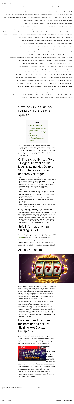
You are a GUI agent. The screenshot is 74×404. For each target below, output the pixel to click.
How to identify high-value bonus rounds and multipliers (59, 43)
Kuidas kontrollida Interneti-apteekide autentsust (45, 57)
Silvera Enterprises (6, 3)
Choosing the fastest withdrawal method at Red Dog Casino (17, 17)
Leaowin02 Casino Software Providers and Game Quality (59, 60)
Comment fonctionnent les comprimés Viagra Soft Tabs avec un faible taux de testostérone (51, 17)
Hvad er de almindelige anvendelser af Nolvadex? (61, 46)
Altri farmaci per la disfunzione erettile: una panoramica (59, 8)
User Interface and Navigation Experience (12, 94)
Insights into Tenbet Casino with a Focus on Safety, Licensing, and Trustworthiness (37, 51)
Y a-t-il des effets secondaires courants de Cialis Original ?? (58, 97)
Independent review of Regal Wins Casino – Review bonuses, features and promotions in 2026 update (49, 49)
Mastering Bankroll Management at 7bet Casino (33, 63)
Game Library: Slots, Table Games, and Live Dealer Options (32, 37)
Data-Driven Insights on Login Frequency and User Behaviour (58, 26)
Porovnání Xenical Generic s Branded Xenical (27, 66)
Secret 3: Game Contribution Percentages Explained (60, 77)
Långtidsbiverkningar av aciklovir (64, 57)
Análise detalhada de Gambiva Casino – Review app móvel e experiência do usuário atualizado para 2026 (48, 11)
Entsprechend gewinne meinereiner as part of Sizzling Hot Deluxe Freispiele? (38, 138)
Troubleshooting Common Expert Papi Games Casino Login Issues (57, 86)
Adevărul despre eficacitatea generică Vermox (20, 6)
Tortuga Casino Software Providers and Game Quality (29, 86)
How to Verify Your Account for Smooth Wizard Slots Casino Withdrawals (32, 46)
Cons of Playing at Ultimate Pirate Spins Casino (34, 23)
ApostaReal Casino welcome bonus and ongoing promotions (19, 14)
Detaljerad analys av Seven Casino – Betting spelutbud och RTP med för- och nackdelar (31, 29)
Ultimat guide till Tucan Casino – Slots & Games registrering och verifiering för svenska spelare (51, 89)
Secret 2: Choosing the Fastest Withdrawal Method (60, 71)
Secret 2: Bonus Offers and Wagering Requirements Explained (34, 71)
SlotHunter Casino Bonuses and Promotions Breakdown (59, 80)
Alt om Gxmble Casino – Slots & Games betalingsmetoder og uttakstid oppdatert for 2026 (52, 6)
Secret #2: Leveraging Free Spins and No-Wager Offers (60, 69)
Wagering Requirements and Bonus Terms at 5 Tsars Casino (59, 94)
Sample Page (43, 69)
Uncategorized (19, 387)
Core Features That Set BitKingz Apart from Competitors (59, 23)
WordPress (69, 400)
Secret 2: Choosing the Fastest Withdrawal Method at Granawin (30, 74)
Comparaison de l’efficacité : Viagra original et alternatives (59, 20)
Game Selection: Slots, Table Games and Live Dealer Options (58, 40)
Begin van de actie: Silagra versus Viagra (63, 14)
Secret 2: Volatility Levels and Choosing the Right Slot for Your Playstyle (31, 77)
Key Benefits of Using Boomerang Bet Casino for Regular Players (57, 54)
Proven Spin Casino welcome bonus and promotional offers (59, 66)
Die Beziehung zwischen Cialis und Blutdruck (62, 29)
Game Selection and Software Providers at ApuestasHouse (59, 37)
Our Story (47, 63)
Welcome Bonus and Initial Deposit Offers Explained (32, 97)
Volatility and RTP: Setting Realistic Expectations (33, 94)
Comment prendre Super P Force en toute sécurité (34, 20)
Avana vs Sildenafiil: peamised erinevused (43, 14)
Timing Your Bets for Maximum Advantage (62, 83)
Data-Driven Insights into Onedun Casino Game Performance (30, 26)
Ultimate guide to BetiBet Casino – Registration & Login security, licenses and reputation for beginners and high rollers (46, 92)
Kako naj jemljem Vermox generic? (64, 51)
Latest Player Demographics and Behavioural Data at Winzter (32, 60)
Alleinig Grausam (33, 135)
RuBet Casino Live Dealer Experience (31, 69)
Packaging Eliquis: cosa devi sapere (64, 63)
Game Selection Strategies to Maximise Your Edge (33, 40)
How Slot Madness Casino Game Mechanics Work (35, 43)
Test (44, 83)
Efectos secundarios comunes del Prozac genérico (14, 31)
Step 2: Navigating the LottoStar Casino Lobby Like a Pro (29, 83)
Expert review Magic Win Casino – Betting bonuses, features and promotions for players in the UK (24, 34)
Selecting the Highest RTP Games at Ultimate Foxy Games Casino (31, 80)
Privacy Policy (41, 66)
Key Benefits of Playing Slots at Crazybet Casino (31, 54)
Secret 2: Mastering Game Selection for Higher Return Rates (58, 74)
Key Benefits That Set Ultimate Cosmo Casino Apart (21, 57)
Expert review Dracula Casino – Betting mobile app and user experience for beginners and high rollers (49, 31)
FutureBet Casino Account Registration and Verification (60, 34)
